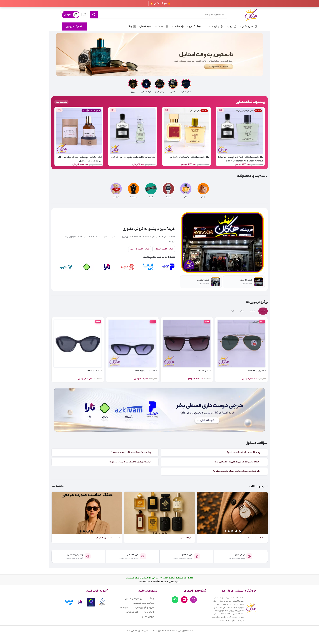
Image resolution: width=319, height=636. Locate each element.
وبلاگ (151, 598)
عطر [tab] (242, 311)
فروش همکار (148, 616)
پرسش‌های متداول (133, 598)
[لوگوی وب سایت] (251, 14)
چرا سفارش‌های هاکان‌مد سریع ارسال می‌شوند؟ (130, 462)
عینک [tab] (263, 311)
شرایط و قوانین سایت (144, 607)
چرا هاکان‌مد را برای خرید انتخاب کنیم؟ (243, 452)
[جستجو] (94, 14)
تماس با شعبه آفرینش (164, 249)
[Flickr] (184, 599)
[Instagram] (193, 599)
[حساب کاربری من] (85, 14)
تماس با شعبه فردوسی (139, 249)
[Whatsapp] (175, 599)
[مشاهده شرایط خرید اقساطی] (159, 410)
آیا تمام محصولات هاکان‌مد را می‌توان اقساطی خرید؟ (237, 462)
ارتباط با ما (149, 612)
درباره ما (124, 607)
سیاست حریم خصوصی (143, 603)
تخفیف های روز (74, 26)
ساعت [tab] (252, 311)
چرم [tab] (232, 311)
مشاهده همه (57, 486)
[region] (116, 266)
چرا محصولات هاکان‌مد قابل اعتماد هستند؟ (131, 452)
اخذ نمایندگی (132, 612)
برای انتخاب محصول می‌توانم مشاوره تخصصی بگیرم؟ (236, 471)
